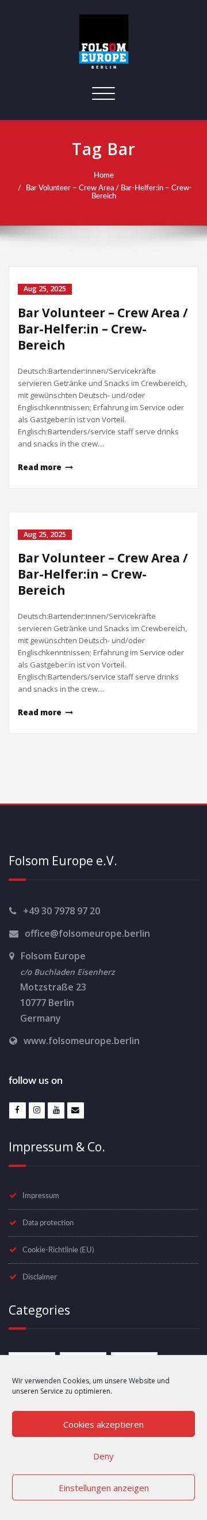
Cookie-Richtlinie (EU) (58, 1250)
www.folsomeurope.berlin (82, 1040)
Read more (40, 467)
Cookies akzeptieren (103, 1424)
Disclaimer (39, 1277)
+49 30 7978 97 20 (61, 911)
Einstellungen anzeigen (104, 1487)
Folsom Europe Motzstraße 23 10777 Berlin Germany (62, 986)
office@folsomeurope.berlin (87, 933)
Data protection (48, 1223)
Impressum (40, 1196)
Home (104, 175)
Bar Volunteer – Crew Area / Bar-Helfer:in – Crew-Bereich (109, 192)
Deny (103, 1456)
